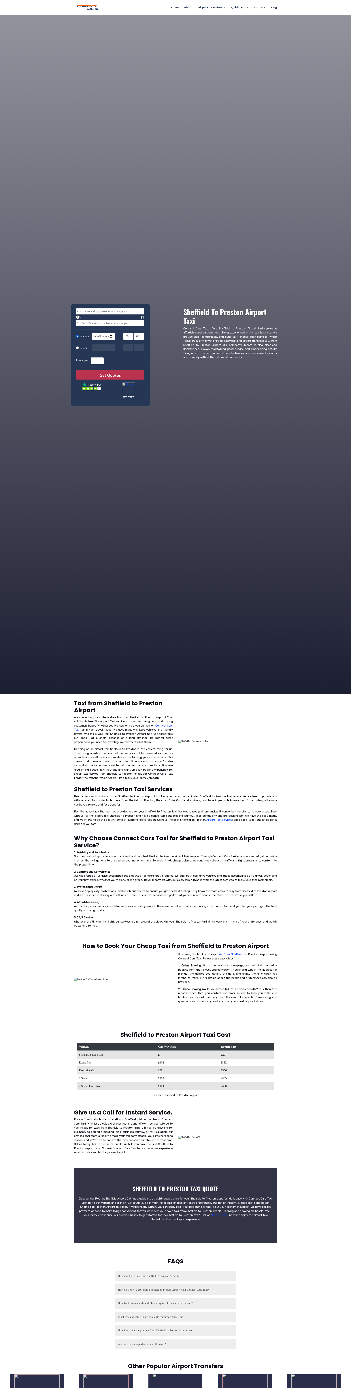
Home (175, 7)
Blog (274, 7)
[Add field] (128, 317)
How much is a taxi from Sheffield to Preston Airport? (148, 1275)
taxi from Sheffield (229, 954)
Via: (82, 317)
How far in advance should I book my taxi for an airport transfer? (155, 1303)
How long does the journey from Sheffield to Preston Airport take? (156, 1330)
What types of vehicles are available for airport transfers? (150, 1316)
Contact (259, 7)
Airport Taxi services (219, 819)
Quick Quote (239, 7)
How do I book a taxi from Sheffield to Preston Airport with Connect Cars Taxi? (163, 1289)
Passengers (82, 360)
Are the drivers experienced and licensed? (142, 1344)
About (188, 7)
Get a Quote (219, 1215)
